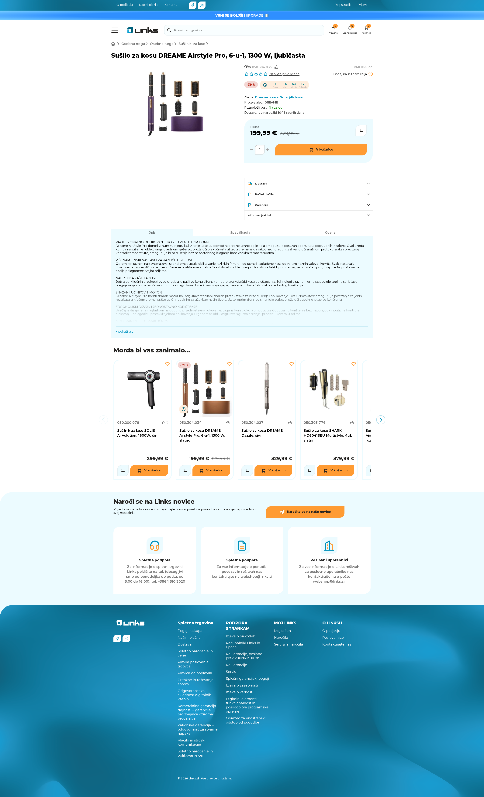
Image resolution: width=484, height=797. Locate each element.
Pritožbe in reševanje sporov (195, 682)
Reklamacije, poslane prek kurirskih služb (244, 656)
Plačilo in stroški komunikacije (191, 742)
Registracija (342, 5)
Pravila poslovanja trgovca (193, 664)
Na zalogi (276, 107)
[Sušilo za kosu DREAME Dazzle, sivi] (266, 419)
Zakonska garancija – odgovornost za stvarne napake (198, 729)
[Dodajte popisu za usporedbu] (361, 130)
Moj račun (282, 631)
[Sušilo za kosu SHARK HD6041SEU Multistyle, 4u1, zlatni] (329, 419)
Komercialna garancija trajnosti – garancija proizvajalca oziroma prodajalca (197, 712)
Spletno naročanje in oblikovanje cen (195, 753)
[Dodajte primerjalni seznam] (123, 470)
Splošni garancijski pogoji (247, 679)
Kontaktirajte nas (336, 644)
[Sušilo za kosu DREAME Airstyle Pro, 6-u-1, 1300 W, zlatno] (204, 419)
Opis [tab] (152, 232)
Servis (231, 672)
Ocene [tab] (330, 232)
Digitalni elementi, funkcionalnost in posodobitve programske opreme (247, 705)
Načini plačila (148, 5)
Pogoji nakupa (190, 631)
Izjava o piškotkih (240, 636)
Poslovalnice (333, 638)
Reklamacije (236, 665)
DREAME (271, 102)
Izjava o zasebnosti (242, 685)
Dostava (185, 644)
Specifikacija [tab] (240, 232)
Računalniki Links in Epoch (243, 645)
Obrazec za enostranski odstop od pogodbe (246, 720)
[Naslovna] (113, 44)
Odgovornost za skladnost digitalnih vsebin (194, 695)
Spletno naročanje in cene (195, 653)
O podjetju (124, 5)
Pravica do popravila (195, 673)
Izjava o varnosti (239, 692)
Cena (254, 127)
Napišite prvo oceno (284, 74)
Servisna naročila (288, 644)
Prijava (363, 5)
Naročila (281, 638)
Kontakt (170, 5)
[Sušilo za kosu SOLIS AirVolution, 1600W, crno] (142, 419)
